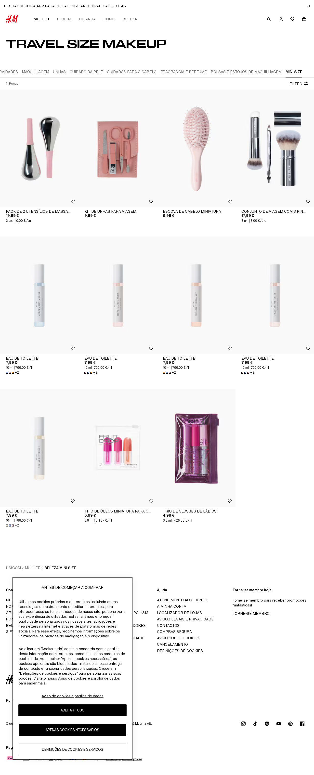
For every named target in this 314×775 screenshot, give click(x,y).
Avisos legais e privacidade (185, 619)
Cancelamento (172, 644)
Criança (87, 19)
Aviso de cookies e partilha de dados (73, 696)
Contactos (168, 625)
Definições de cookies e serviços (72, 749)
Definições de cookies (180, 651)
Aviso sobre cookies (178, 638)
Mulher (41, 19)
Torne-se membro (251, 613)
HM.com (13, 568)
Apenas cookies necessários (72, 730)
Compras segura (174, 632)
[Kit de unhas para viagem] (117, 148)
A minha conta (171, 606)
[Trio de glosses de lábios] (196, 448)
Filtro (295, 84)
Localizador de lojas (179, 613)
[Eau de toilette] (39, 295)
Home (109, 19)
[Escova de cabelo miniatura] (196, 148)
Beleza (129, 19)
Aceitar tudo (73, 710)
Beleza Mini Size (60, 568)
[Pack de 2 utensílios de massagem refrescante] (39, 148)
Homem (64, 19)
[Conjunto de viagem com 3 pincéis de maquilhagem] (275, 148)
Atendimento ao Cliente (182, 600)
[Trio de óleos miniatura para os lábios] (117, 448)
